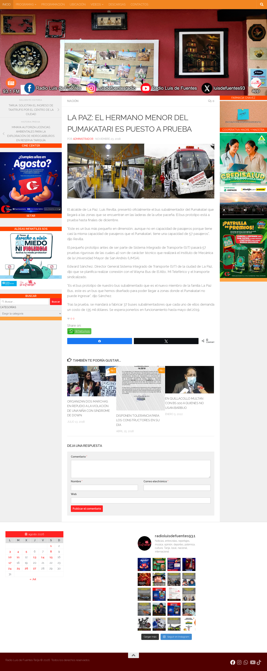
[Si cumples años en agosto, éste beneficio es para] (144, 564)
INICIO (7, 4)
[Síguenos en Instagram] (239, 662)
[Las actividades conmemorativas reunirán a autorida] (174, 594)
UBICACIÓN (78, 4)
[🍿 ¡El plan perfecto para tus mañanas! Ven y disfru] (174, 609)
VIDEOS (96, 4)
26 (26, 568)
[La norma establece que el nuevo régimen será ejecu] (188, 609)
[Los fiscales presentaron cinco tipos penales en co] (159, 579)
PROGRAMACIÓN (53, 4)
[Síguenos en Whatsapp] (245, 662)
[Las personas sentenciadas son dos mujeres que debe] (144, 609)
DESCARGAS (117, 4)
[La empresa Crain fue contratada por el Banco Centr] (144, 594)
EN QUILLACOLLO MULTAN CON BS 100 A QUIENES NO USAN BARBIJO (184, 403)
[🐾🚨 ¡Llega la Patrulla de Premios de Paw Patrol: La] (159, 564)
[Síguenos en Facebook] (232, 662)
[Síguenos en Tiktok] (259, 662)
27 (34, 568)
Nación (72, 101)
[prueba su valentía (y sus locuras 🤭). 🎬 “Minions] (188, 624)
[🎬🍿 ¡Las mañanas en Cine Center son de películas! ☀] (159, 594)
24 (10, 568)
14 (42, 557)
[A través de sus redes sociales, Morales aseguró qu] (159, 609)
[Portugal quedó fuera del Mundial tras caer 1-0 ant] (144, 579)
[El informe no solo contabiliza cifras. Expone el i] (174, 579)
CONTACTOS (139, 4)
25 (18, 568)
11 (18, 557)
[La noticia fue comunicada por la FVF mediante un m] (144, 624)
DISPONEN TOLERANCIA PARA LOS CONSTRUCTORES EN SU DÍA (138, 420)
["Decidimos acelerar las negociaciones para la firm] (188, 594)
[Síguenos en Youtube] (252, 662)
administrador (83, 138)
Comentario (79, 456)
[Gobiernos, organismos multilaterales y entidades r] (174, 624)
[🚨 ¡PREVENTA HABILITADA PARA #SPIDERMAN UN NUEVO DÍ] (188, 564)
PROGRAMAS (25, 4)
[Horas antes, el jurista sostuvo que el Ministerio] (188, 579)
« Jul (33, 579)
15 (51, 557)
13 (34, 557)
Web (74, 494)
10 (9, 557)
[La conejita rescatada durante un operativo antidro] (159, 624)
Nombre (76, 481)
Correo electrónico (155, 481)
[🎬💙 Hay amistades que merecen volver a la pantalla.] (174, 564)
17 (10, 562)
